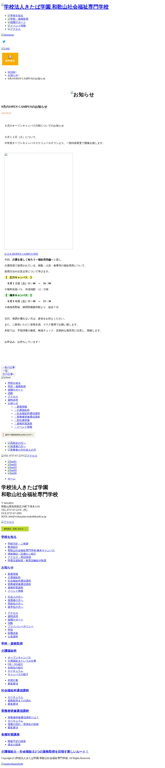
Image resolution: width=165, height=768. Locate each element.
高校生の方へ (15, 603)
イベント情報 (15, 591)
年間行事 (13, 680)
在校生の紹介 (15, 667)
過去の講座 (14, 744)
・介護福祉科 (22, 410)
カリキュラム (15, 671)
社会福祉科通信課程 (19, 580)
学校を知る (14, 383)
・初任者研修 (22, 420)
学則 (10, 629)
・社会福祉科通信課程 (27, 413)
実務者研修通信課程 (19, 584)
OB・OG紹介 (15, 664)
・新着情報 (20, 406)
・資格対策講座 (23, 423)
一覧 (5, 370)
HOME (11, 72)
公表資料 (13, 636)
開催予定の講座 (17, 741)
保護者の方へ (15, 600)
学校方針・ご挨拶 (18, 543)
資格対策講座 (15, 587)
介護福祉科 (14, 577)
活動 (10, 393)
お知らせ (13, 75)
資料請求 (13, 400)
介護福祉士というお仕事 (22, 660)
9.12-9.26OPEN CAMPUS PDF (21, 254)
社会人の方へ (15, 596)
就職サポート (15, 389)
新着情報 (13, 574)
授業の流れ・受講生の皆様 (23, 724)
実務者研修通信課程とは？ (23, 717)
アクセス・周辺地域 (19, 557)
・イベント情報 (23, 427)
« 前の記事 (9, 367)
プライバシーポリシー (21, 626)
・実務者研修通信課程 (27, 416)
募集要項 (13, 683)
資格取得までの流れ (19, 700)
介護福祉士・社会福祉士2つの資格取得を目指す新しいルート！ (45, 751)
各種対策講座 (10, 734)
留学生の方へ (15, 607)
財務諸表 (13, 633)
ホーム (11, 478)
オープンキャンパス (19, 657)
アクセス (13, 396)
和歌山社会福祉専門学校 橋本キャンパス (31, 550)
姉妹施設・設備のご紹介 (22, 553)
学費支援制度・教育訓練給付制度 (27, 560)
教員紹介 (13, 547)
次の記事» (8, 374)
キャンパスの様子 (18, 674)
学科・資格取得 (17, 386)
